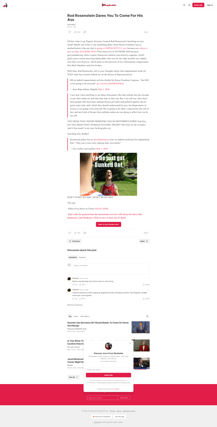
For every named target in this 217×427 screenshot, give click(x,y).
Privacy (112, 411)
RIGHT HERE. (102, 208)
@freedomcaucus (101, 139)
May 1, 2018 (104, 89)
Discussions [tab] (84, 316)
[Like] (69, 32)
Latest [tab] (76, 316)
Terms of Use (119, 380)
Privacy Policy (125, 382)
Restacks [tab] (82, 257)
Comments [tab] (73, 257)
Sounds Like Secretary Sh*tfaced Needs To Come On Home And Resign (98, 324)
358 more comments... (75, 305)
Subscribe (198, 5)
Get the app (119, 416)
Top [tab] (70, 316)
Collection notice (129, 411)
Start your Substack (102, 416)
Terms (119, 411)
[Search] (184, 5)
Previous (76, 241)
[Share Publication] (189, 5)
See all (72, 377)
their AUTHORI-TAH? (85, 51)
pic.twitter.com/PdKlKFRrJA (110, 83)
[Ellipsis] (148, 278)
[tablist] (77, 257)
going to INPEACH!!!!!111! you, (112, 48)
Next (142, 241)
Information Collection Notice (108, 382)
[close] (130, 343)
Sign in (210, 5)
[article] (108, 328)
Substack (97, 422)
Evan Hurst (71, 24)
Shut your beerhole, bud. (77, 329)
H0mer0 (75, 278)
